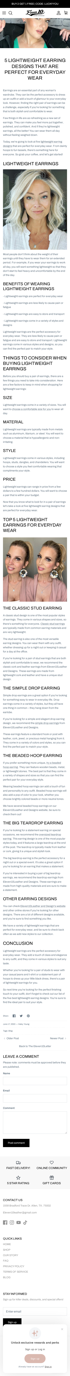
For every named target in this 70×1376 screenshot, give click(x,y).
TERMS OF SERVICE (15, 1271)
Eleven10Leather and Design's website (43, 906)
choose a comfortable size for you (31, 409)
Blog (10, 1031)
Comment (9, 1108)
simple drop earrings (47, 723)
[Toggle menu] (4, 13)
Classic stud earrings (53, 623)
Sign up (12, 1322)
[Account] (58, 13)
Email (6, 1090)
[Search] (12, 13)
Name (6, 1073)
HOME (7, 1244)
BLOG (6, 1277)
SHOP (6, 1249)
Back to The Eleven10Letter (35, 1046)
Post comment (16, 1142)
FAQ (5, 1260)
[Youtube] (18, 1222)
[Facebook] (5, 1222)
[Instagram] (12, 1222)
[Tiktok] (25, 1222)
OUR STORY (10, 1255)
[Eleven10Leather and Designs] (35, 13)
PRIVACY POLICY (13, 1266)
